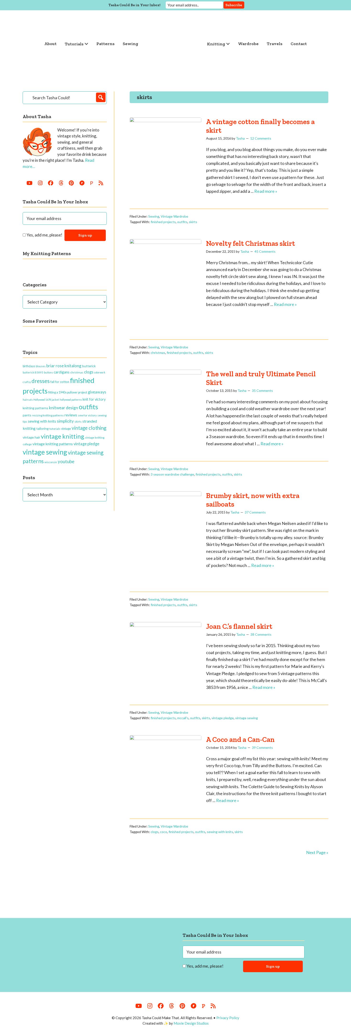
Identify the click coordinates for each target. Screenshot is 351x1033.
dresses (41, 381)
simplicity (65, 421)
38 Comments (260, 634)
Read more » (265, 191)
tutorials (54, 428)
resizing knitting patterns (48, 415)
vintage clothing (89, 428)
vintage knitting (62, 436)
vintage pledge (223, 718)
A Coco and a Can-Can (240, 739)
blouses (41, 366)
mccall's (183, 718)
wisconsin (50, 462)
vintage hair (31, 437)
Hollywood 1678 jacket (46, 399)
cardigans (61, 372)
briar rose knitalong (63, 365)
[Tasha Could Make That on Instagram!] (40, 183)
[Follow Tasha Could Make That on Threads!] (61, 183)
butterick (89, 366)
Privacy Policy (227, 1018)
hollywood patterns (71, 399)
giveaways (97, 392)
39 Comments (262, 747)
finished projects (163, 222)
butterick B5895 (33, 372)
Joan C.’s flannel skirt (239, 626)
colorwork (99, 372)
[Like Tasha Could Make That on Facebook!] (50, 183)
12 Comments (260, 138)
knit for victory (94, 399)
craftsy (27, 381)
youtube (66, 461)
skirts (193, 222)
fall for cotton (59, 382)
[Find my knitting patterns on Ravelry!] (82, 183)
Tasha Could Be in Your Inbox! (134, 5)
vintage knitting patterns (52, 443)
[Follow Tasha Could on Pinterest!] (71, 183)
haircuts (28, 399)
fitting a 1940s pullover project (67, 392)
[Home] (172, 43)
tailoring (42, 428)
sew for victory (87, 415)
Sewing (153, 216)
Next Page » (317, 852)
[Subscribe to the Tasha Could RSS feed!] (101, 183)
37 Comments (255, 512)
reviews (70, 415)
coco (163, 832)
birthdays (29, 366)
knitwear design (63, 407)
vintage (66, 428)
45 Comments (265, 251)
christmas (158, 353)
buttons (48, 372)
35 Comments (262, 390)
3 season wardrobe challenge (172, 474)
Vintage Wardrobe (174, 216)
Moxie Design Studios (191, 1023)
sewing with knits (220, 832)
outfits (182, 222)
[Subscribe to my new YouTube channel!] (29, 183)
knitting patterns (35, 408)
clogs (155, 832)
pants (27, 415)
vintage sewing (246, 718)
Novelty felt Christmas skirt (250, 243)
